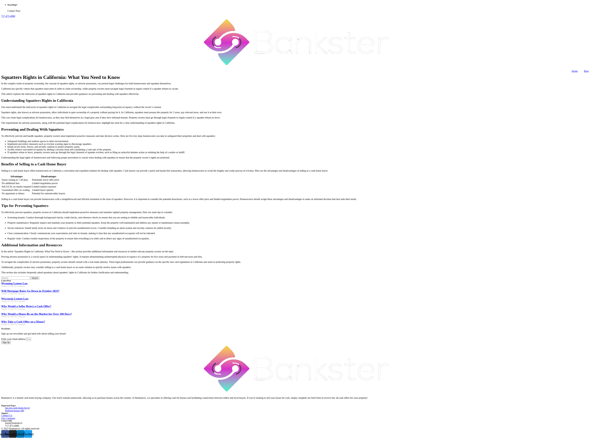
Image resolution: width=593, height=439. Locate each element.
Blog (586, 71)
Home (575, 71)
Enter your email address (13, 339)
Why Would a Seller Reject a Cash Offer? (26, 306)
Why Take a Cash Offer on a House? (23, 321)
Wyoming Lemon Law (14, 283)
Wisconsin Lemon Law (15, 298)
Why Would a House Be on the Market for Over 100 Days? (36, 313)
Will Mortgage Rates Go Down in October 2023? (30, 290)
